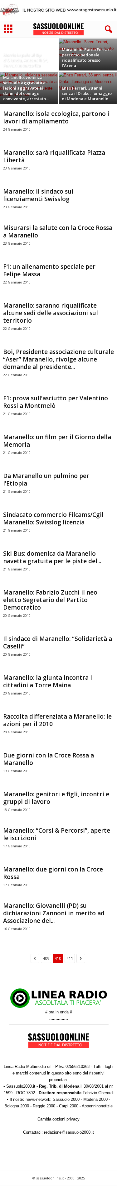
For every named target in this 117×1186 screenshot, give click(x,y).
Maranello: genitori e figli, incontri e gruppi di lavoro (56, 798)
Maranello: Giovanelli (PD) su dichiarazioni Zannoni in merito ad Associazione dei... (54, 913)
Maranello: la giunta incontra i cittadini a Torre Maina (47, 681)
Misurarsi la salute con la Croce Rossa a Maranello (57, 231)
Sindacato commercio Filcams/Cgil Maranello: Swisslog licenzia (53, 518)
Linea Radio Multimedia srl (27, 1066)
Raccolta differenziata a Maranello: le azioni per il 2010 (57, 720)
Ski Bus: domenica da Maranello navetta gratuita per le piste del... (52, 557)
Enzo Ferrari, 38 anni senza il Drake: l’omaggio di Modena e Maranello (87, 93)
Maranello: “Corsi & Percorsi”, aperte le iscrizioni (56, 834)
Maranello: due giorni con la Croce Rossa (53, 873)
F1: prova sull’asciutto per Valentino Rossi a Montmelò (55, 402)
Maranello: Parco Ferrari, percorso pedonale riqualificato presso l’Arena (87, 57)
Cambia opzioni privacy (58, 1119)
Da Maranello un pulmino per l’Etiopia (46, 479)
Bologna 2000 (16, 1106)
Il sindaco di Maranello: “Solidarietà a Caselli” (57, 642)
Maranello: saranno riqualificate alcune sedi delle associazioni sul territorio (50, 313)
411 (69, 958)
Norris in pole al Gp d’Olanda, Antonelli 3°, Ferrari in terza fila (25, 60)
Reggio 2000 (44, 1106)
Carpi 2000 (68, 1106)
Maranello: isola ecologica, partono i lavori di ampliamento (56, 117)
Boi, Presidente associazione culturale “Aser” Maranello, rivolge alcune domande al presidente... (58, 359)
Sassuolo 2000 (66, 1099)
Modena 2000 (95, 1099)
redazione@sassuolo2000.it (69, 1132)
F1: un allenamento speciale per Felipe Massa (49, 270)
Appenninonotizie (97, 1106)
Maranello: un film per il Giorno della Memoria (57, 441)
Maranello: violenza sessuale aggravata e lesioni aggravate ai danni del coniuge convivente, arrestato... (26, 88)
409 (46, 958)
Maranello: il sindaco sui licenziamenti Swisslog (38, 195)
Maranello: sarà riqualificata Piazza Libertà (54, 156)
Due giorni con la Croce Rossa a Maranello (48, 759)
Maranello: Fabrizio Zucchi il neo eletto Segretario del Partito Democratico (50, 599)
